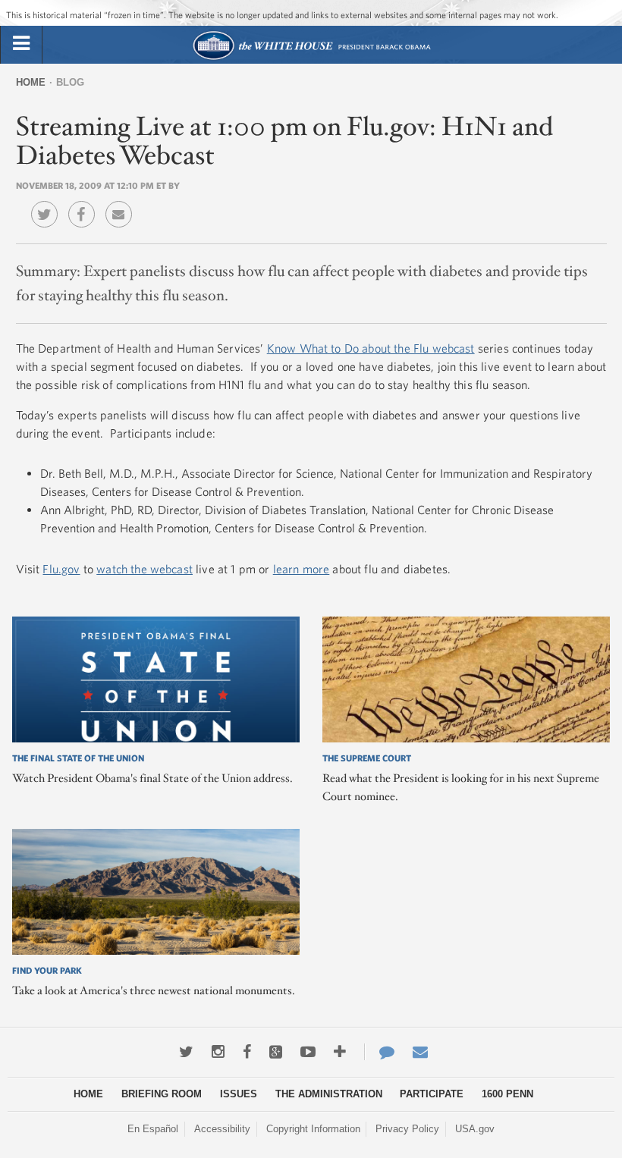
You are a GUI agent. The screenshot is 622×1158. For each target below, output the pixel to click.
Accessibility (222, 1128)
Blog (70, 82)
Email (122, 203)
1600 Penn (507, 1094)
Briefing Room (161, 1094)
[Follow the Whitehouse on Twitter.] (186, 1051)
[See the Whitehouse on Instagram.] (218, 1051)
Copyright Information (313, 1128)
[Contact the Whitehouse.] (379, 1051)
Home (31, 82)
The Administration (328, 1094)
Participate (431, 1094)
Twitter (48, 203)
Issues (238, 1094)
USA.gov (475, 1128)
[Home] (311, 58)
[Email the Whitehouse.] (420, 1051)
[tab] (21, 44)
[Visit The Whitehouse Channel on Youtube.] (308, 1051)
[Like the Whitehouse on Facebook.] (247, 1051)
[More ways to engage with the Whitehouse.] (340, 1051)
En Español (152, 1128)
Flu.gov (61, 569)
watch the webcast (144, 569)
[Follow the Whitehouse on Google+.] (275, 1051)
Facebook (85, 203)
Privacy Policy (407, 1128)
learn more (301, 569)
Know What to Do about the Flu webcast (371, 348)
